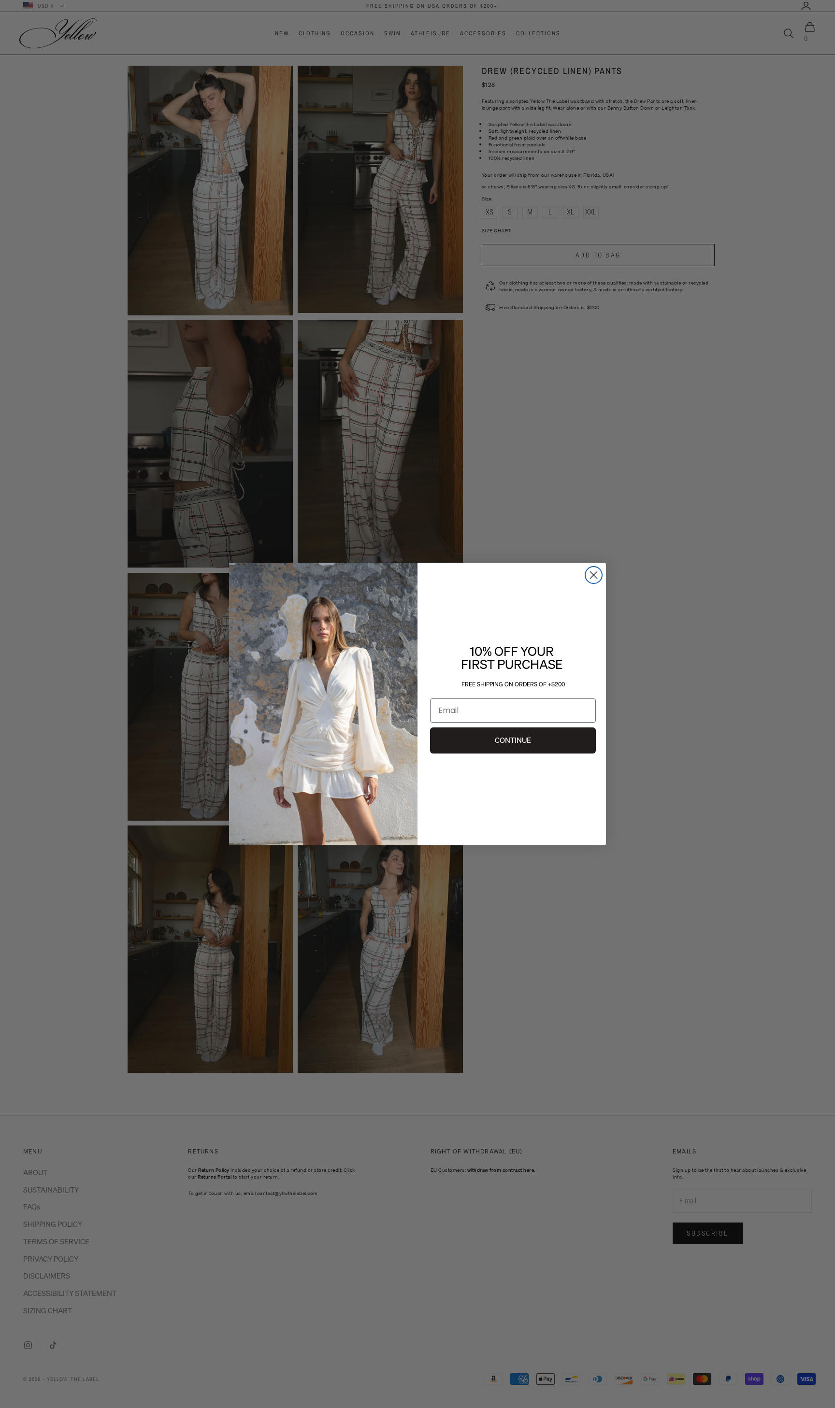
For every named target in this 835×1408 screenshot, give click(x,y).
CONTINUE (513, 740)
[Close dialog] (593, 575)
